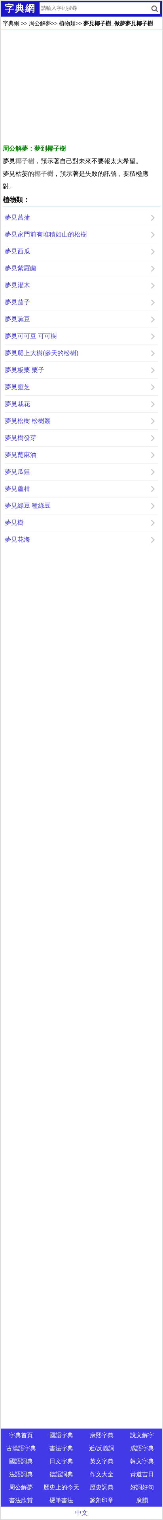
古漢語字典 (21, 1448)
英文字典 (102, 1461)
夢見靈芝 (17, 387)
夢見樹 (14, 522)
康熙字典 (102, 1435)
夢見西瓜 (17, 251)
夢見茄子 (17, 302)
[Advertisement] (81, 87)
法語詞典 (21, 1474)
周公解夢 (40, 23)
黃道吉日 (142, 1474)
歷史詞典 (102, 1487)
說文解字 (142, 1435)
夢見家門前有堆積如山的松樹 (46, 234)
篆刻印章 (102, 1500)
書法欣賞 (21, 1500)
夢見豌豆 (17, 319)
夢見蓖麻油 (20, 454)
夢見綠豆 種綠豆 (28, 505)
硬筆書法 (61, 1500)
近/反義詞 (101, 1448)
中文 (81, 1512)
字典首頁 (21, 1435)
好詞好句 (142, 1487)
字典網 (11, 23)
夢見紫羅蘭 (20, 268)
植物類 (67, 23)
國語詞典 (21, 1461)
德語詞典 (61, 1474)
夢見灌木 (17, 285)
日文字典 (61, 1461)
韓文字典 (142, 1461)
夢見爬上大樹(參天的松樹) (41, 353)
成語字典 (142, 1448)
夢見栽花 (17, 403)
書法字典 (61, 1448)
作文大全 (102, 1474)
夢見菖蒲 (17, 217)
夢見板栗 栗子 (24, 370)
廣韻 (142, 1500)
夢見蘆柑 (17, 488)
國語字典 (61, 1435)
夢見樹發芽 (20, 437)
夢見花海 (17, 539)
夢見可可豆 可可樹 (31, 336)
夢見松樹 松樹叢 (28, 420)
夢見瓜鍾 (17, 471)
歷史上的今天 (61, 1487)
